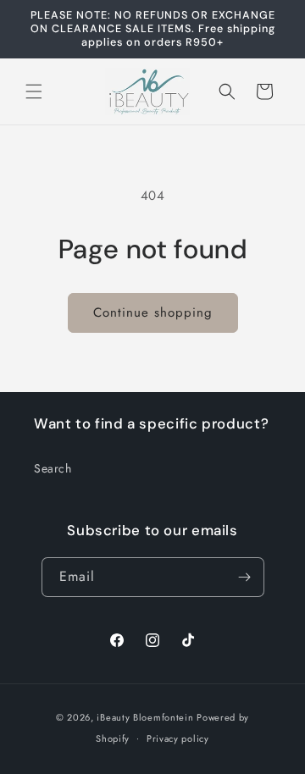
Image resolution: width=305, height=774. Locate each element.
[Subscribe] (244, 577)
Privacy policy (178, 738)
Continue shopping (153, 312)
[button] (34, 91)
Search (53, 468)
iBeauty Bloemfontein (145, 717)
